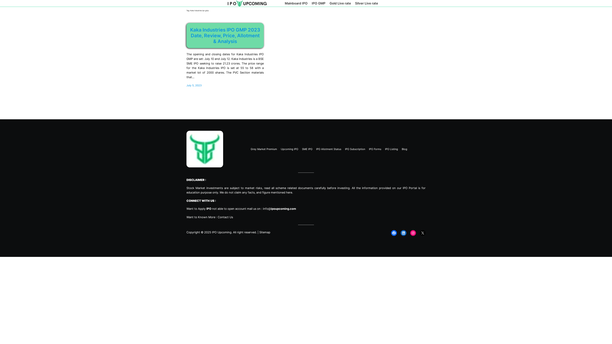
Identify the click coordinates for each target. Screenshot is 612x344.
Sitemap (264, 232)
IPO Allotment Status (328, 149)
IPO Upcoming (221, 232)
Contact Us (225, 217)
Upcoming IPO (289, 149)
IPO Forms (375, 149)
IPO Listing (391, 149)
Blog (404, 149)
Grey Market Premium (264, 149)
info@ (279, 208)
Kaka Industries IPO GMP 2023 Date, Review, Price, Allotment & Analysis (225, 35)
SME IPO (307, 149)
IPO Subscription (355, 149)
